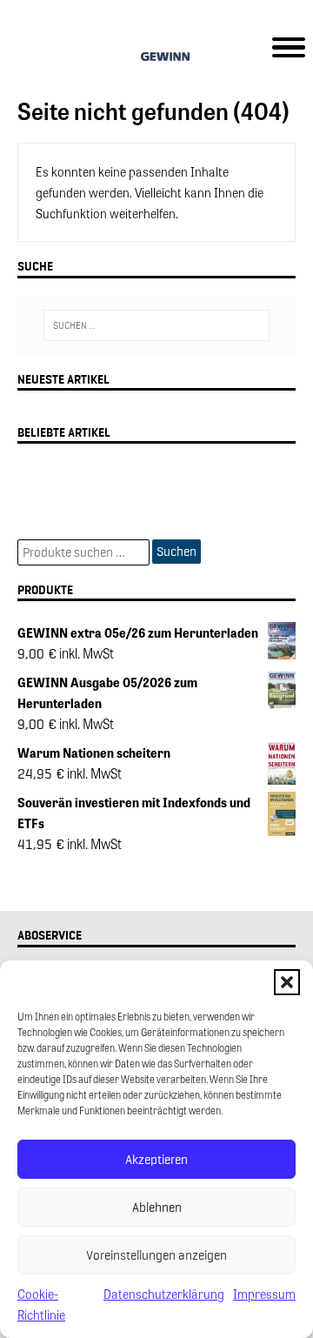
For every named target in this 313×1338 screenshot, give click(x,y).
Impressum (264, 1293)
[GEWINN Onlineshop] (156, 59)
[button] (287, 982)
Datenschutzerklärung (163, 1293)
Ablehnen (157, 1207)
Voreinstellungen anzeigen (156, 1255)
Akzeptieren (156, 1159)
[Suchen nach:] (156, 325)
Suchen (176, 551)
